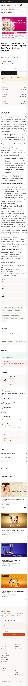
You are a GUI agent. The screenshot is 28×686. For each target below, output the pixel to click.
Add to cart (9, 73)
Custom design (18, 648)
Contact (12, 1)
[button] (14, 27)
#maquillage (4, 312)
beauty (9, 502)
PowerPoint (3, 646)
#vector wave (21, 318)
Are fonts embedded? (6, 457)
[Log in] (24, 5)
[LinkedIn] (8, 620)
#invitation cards (5, 315)
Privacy (16, 670)
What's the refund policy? (7, 465)
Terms (16, 668)
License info (3, 674)
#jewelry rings (5, 318)
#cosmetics (10, 310)
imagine (5, 5)
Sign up (9, 440)
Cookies (17, 674)
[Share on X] (8, 57)
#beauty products (20, 312)
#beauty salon (12, 312)
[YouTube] (17, 620)
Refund (16, 672)
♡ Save (22, 73)
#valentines (4, 320)
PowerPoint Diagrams (6, 650)
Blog (16, 650)
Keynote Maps (4, 657)
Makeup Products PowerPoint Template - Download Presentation (11, 561)
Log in (5, 440)
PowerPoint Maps (5, 655)
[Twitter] (2, 620)
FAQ (2, 672)
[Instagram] (14, 620)
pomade (4, 502)
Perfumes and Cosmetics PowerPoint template (13, 530)
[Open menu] (12, 5)
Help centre (3, 668)
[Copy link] (6, 57)
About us (17, 646)
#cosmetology (17, 310)
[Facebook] (5, 620)
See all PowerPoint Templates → (8, 480)
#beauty (3, 310)
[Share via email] (17, 57)
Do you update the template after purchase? (12, 468)
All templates (4, 9)
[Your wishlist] (18, 5)
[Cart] (21, 5)
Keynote (14, 63)
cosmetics (14, 502)
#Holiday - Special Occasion (10, 307)
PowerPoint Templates (13, 9)
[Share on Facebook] (14, 57)
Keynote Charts (4, 661)
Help (9, 1)
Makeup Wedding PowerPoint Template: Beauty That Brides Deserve (13, 500)
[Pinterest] (11, 620)
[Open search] (15, 5)
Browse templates (13, 78)
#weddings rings (13, 318)
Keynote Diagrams (5, 653)
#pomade (20, 307)
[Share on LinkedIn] (11, 57)
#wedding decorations (15, 315)
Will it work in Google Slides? (8, 453)
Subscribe (14, 634)
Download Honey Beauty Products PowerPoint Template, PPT (13, 592)
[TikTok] (20, 620)
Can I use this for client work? (8, 461)
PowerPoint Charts (5, 659)
